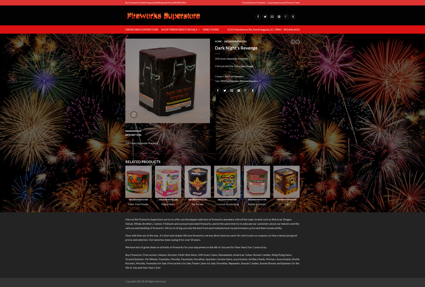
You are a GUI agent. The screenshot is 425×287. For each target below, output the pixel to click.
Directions (211, 29)
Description (133, 135)
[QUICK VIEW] (138, 182)
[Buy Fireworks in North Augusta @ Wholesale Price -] (163, 15)
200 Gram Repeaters (235, 41)
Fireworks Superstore (141, 29)
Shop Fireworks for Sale (179, 29)
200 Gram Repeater (229, 81)
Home (218, 41)
